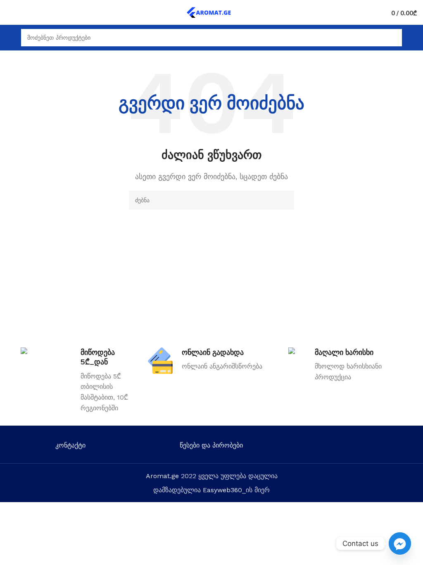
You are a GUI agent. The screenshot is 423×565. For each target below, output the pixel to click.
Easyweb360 (222, 490)
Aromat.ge (162, 476)
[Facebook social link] (329, 447)
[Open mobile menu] (9, 37)
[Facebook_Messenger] (400, 543)
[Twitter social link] (341, 447)
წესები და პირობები (211, 445)
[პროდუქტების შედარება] (24, 12)
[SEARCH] (284, 200)
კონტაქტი (70, 445)
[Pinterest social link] (377, 447)
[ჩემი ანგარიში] (413, 37)
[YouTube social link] (365, 447)
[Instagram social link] (353, 447)
